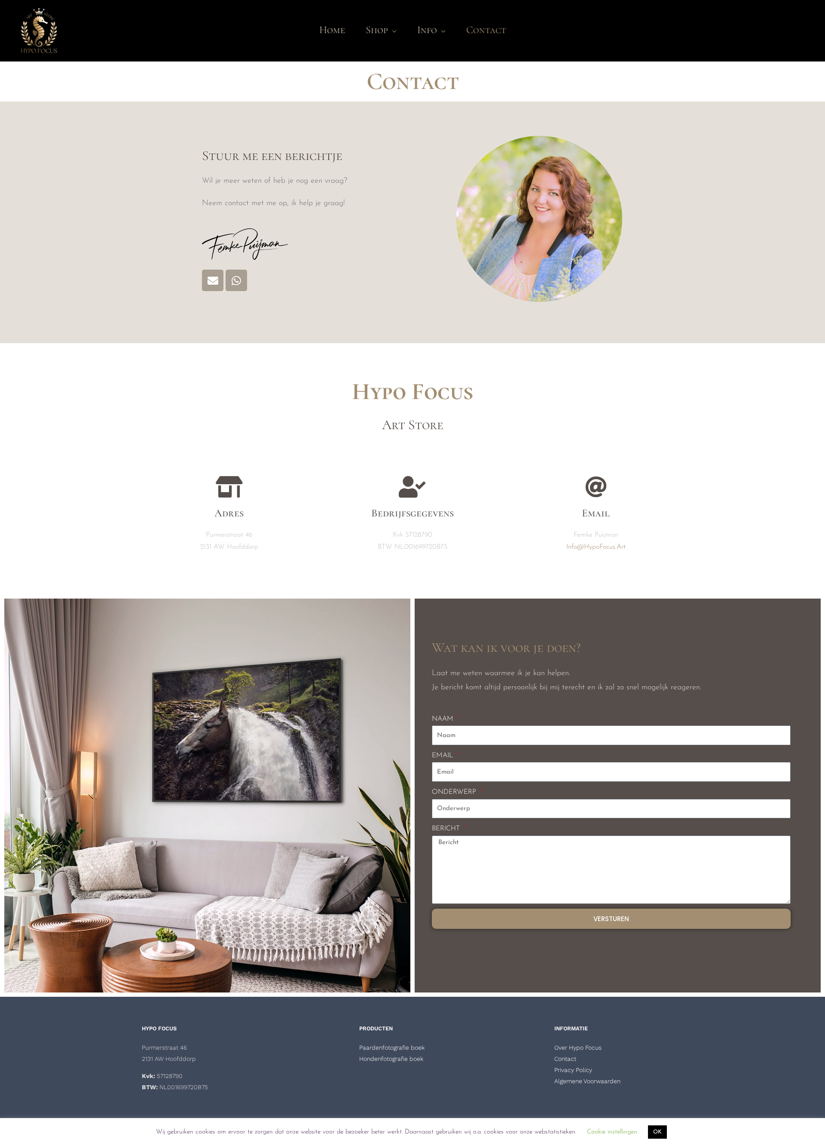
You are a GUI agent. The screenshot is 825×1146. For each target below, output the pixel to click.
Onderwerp (455, 792)
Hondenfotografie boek (391, 1058)
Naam (443, 719)
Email (443, 755)
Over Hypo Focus (578, 1047)
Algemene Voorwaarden (587, 1081)
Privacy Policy (573, 1069)
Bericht (447, 828)
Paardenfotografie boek (392, 1047)
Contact (565, 1058)
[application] (392, 30)
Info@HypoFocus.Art (596, 547)
